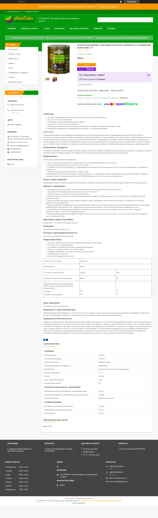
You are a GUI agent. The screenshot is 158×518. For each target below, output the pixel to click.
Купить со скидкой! (108, 6)
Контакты (60, 29)
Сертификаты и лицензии (17, 73)
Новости (98, 29)
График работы (89, 452)
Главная (11, 29)
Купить (86, 65)
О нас (47, 29)
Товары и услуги (29, 29)
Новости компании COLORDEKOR (132, 449)
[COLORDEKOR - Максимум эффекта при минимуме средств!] (20, 20)
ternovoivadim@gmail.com (19, 146)
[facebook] (44, 340)
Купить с (82, 69)
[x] (47, 340)
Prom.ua (90, 498)
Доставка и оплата (79, 29)
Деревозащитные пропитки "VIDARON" (28, 38)
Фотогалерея (13, 49)
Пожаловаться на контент (89, 501)
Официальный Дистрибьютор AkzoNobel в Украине (19, 450)
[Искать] (150, 19)
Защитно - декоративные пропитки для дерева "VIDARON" (69, 38)
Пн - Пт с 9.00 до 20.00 (91, 455)
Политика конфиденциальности (110, 501)
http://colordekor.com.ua (19, 142)
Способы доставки (90, 449)
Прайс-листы (13, 59)
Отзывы (111, 29)
